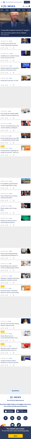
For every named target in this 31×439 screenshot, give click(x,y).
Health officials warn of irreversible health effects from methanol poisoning (9, 337)
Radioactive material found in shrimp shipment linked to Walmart (9, 222)
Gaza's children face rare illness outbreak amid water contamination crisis (9, 197)
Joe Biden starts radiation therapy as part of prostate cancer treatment (10, 57)
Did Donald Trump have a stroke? (9, 80)
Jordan (7, 10)
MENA (18, 10)
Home (1, 10)
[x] (12, 418)
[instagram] (19, 418)
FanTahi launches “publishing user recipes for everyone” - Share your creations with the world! (10, 152)
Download (27, 2)
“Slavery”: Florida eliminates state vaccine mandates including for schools (10, 127)
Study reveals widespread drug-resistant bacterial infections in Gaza (9, 255)
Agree (15, 436)
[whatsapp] (25, 418)
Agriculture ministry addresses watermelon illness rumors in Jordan (9, 350)
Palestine (12, 10)
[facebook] (6, 418)
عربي (26, 6)
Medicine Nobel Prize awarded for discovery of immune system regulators (10, 70)
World (23, 10)
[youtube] (12, 425)
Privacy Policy (25, 430)
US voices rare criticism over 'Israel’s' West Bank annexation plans (9, 45)
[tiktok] (19, 425)
